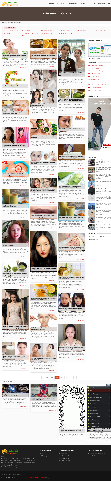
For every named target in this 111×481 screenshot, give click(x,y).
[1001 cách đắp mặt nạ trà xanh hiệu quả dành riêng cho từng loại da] (15, 267)
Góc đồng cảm (102, 30)
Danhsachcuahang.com (97, 454)
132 (62, 378)
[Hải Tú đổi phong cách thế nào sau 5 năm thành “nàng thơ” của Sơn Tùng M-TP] (91, 163)
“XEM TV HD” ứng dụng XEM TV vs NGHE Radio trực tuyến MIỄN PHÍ (99, 429)
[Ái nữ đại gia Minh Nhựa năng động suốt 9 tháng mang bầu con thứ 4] (91, 214)
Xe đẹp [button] (51, 3)
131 (57, 378)
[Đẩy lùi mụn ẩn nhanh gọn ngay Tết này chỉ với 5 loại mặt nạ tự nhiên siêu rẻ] (43, 292)
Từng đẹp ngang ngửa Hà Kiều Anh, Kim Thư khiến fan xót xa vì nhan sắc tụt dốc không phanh (14, 145)
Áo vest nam (104, 236)
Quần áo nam (94, 239)
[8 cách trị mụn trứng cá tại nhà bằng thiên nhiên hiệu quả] (15, 168)
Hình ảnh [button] (101, 3)
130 (52, 378)
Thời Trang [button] (73, 3)
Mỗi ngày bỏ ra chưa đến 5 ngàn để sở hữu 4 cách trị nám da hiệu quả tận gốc (70, 129)
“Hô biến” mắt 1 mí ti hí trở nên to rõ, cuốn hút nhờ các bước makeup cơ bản (43, 269)
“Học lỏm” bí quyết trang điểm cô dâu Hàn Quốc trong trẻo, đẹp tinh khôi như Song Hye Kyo (71, 74)
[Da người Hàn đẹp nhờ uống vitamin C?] (15, 79)
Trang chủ (4, 22)
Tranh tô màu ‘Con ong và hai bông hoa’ (70, 430)
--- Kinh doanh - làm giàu (97, 71)
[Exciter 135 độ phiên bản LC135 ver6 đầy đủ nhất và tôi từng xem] (43, 392)
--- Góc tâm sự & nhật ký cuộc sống (100, 84)
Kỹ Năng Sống (83, 30)
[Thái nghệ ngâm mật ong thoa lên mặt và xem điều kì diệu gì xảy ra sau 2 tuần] (43, 352)
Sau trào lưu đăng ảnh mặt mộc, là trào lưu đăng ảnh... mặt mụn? (14, 244)
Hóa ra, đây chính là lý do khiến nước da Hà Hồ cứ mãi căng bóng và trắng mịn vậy (15, 327)
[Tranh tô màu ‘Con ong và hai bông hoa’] (72, 408)
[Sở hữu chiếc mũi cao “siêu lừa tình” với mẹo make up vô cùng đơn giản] (71, 337)
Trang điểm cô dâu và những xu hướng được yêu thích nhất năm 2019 (42, 104)
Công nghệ (44, 456)
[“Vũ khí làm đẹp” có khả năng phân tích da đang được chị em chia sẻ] (43, 321)
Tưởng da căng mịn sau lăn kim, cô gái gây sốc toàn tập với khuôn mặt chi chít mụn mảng (71, 248)
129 (47, 378)
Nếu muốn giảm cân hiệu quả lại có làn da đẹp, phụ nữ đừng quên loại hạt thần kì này (14, 357)
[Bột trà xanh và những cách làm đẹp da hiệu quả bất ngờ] (43, 128)
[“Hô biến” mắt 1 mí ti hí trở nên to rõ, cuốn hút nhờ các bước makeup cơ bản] (43, 251)
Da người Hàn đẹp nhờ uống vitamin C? (13, 85)
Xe (42, 454)
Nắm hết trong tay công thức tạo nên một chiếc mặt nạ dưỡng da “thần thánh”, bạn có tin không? (71, 101)
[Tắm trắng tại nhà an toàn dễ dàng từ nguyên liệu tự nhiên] (43, 48)
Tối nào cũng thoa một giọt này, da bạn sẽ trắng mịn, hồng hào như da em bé (70, 187)
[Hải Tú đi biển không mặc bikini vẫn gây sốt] (91, 185)
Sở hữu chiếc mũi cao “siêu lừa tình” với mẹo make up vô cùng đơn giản (71, 348)
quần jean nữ (64, 456)
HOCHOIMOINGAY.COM (37, 478)
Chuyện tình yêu (47, 33)
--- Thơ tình (93, 82)
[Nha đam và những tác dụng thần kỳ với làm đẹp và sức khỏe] (15, 48)
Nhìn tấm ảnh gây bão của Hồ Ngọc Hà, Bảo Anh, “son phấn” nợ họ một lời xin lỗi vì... (70, 309)
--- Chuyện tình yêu (95, 87)
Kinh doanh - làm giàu (48, 30)
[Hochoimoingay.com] (10, 3)
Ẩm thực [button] (83, 3)
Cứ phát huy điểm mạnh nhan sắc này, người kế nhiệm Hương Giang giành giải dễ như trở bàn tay (43, 190)
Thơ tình (7, 33)
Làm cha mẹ (27, 30)
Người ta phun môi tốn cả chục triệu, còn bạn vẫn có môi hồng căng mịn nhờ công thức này (43, 216)
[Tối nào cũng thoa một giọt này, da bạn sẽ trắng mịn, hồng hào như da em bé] (71, 180)
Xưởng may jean (95, 58)
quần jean (63, 454)
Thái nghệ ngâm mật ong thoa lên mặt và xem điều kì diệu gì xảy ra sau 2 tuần (43, 359)
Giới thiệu (4, 474)
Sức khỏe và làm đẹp (67, 33)
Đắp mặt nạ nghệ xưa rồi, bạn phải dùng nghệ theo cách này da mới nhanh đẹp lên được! (71, 218)
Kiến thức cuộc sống (15, 22)
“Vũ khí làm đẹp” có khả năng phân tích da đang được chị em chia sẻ (42, 328)
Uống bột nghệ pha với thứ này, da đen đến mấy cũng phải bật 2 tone (14, 205)
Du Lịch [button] (92, 3)
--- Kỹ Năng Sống (95, 76)
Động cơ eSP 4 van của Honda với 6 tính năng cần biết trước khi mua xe (15, 394)
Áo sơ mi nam (94, 236)
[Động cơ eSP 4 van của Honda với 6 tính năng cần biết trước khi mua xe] (15, 390)
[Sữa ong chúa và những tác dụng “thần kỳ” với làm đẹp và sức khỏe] (71, 271)
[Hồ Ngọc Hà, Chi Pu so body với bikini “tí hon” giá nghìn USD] (91, 207)
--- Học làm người (95, 73)
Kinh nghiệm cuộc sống (12, 30)
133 (67, 378)
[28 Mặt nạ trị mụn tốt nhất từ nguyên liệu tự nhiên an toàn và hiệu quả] (15, 107)
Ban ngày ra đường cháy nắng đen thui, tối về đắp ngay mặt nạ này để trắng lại (71, 157)
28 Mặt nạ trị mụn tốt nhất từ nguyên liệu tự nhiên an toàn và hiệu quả (14, 112)
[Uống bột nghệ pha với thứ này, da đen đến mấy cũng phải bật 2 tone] (15, 198)
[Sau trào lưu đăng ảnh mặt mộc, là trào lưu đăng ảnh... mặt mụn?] (15, 233)
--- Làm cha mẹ (94, 68)
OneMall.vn (93, 456)
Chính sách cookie (15, 474)
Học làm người (65, 30)
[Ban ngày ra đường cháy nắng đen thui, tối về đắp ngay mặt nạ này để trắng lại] (71, 151)
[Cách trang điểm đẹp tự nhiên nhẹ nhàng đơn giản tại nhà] (43, 158)
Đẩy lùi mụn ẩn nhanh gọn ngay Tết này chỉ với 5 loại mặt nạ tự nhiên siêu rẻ (43, 298)
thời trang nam (65, 460)
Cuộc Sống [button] (61, 3)
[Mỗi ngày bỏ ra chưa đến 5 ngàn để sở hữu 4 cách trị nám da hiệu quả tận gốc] (71, 123)
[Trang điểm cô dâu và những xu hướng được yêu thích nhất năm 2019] (43, 87)
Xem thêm (23, 67)
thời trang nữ (64, 458)
